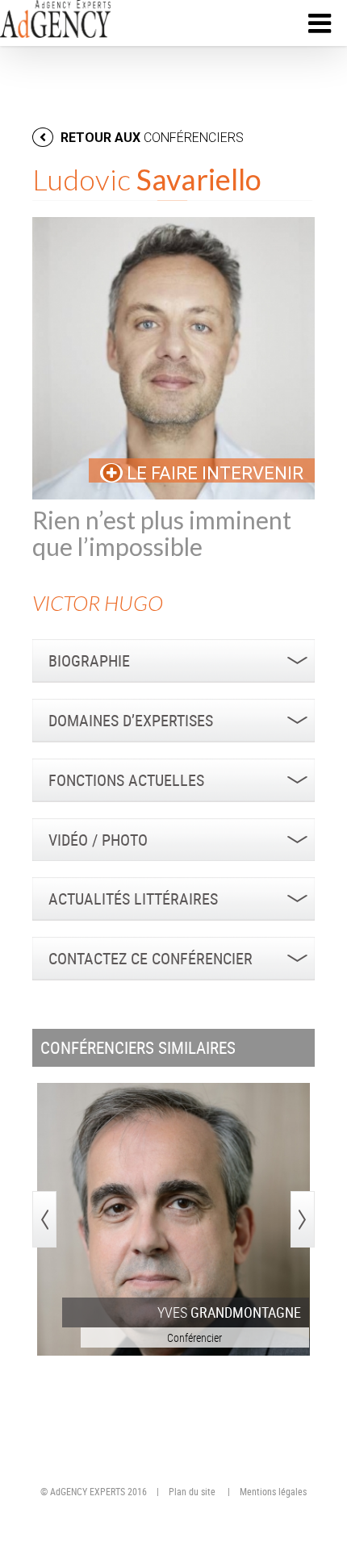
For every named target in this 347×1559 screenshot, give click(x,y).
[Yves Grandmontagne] (173, 1219)
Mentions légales (273, 1491)
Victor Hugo (97, 603)
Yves (229, 1312)
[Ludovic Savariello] (173, 358)
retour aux (150, 137)
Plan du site (192, 1491)
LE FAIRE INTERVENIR (213, 473)
